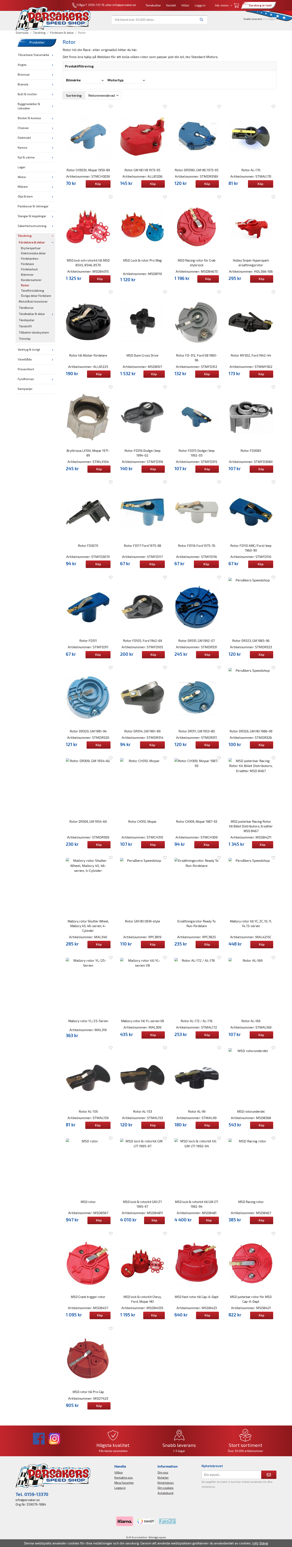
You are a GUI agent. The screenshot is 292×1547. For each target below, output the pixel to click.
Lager (21, 167)
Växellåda (25, 359)
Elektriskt (24, 137)
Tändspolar (26, 320)
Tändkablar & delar (32, 314)
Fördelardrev (29, 258)
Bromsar (24, 74)
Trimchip (25, 338)
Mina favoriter (124, 1482)
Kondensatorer (31, 280)
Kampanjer (25, 389)
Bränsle (23, 84)
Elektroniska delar (33, 253)
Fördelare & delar (32, 242)
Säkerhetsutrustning (32, 226)
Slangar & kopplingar (32, 216)
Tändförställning (32, 290)
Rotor (25, 285)
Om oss (163, 1472)
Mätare (23, 186)
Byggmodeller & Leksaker (29, 106)
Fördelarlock (29, 269)
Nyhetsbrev (166, 1482)
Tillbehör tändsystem (34, 332)
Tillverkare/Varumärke (33, 55)
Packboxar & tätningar (33, 206)
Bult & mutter (27, 94)
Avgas (22, 64)
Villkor (185, 5)
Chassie (23, 128)
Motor (22, 177)
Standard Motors (204, 57)
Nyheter (163, 1477)
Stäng (263, 1543)
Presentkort (26, 369)
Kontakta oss (123, 1477)
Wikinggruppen (157, 1537)
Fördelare (27, 264)
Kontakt (171, 5)
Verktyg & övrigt (29, 349)
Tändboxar (26, 307)
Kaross (22, 147)
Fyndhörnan (26, 379)
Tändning (25, 235)
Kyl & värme (26, 157)
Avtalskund (165, 1493)
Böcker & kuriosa (29, 118)
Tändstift (25, 326)
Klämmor (27, 274)
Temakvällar (153, 5)
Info (255, 1543)
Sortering (74, 95)
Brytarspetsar (31, 248)
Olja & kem (25, 196)
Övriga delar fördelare (36, 295)
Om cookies (166, 1488)
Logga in (200, 5)
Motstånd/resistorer (33, 301)
